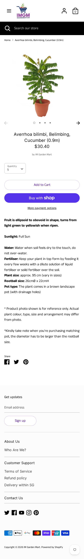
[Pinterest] (36, 512)
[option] (42, 82)
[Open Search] (7, 28)
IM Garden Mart (43, 154)
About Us (12, 441)
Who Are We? (15, 450)
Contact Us (13, 498)
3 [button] (45, 122)
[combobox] (15, 168)
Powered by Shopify (52, 547)
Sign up (20, 420)
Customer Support (19, 463)
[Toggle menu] (9, 10)
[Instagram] (28, 512)
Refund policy (15, 478)
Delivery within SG (19, 485)
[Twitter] (6, 512)
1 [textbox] (7, 169)
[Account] (64, 9)
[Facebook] (14, 512)
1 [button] (34, 123)
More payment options (42, 208)
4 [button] (50, 122)
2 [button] (39, 122)
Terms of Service (18, 471)
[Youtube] (21, 512)
